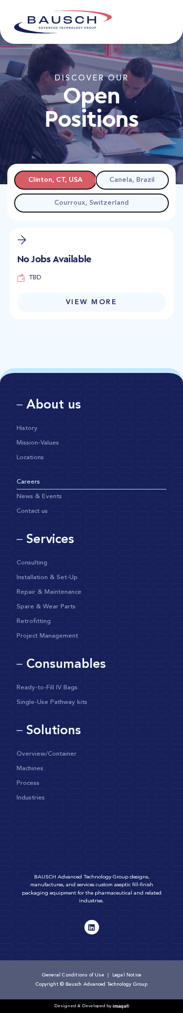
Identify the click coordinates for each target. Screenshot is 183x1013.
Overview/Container (47, 754)
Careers (28, 482)
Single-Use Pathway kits (52, 702)
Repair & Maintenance (49, 592)
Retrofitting (34, 621)
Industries (31, 798)
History (27, 428)
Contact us (32, 511)
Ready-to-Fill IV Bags (47, 687)
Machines (30, 768)
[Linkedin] (91, 927)
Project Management (47, 636)
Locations (30, 457)
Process (28, 783)
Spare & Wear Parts (46, 607)
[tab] (55, 180)
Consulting (32, 563)
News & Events (39, 496)
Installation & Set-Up (47, 577)
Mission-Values (38, 443)
